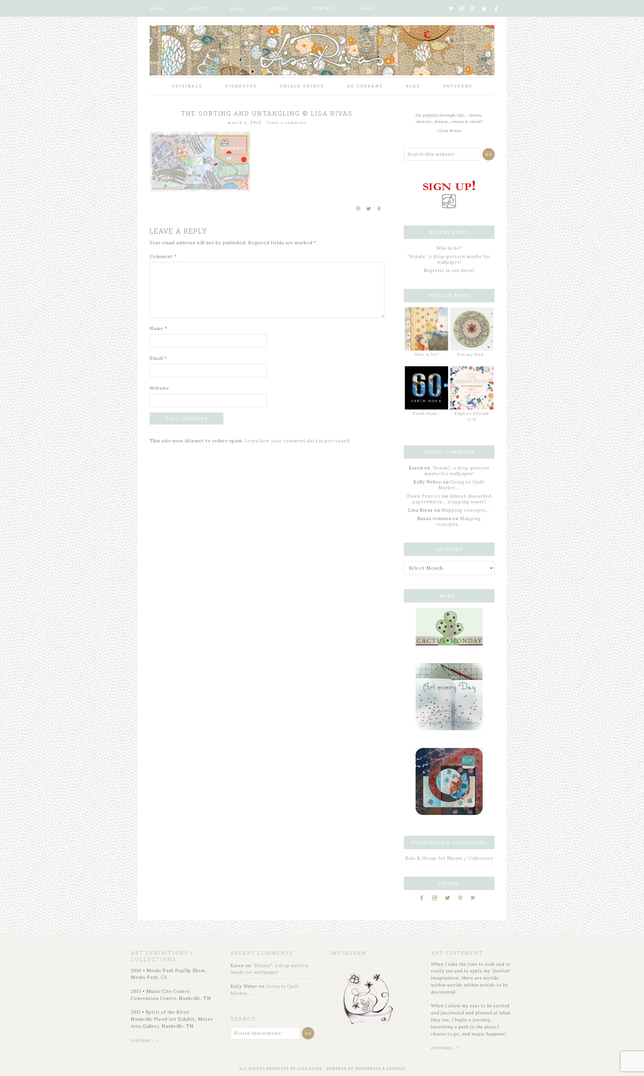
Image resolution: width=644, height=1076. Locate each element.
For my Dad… (472, 354)
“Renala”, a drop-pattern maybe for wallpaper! (449, 259)
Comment (163, 256)
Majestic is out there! (449, 270)
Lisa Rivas (310, 1069)
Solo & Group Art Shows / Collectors (449, 858)
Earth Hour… (426, 413)
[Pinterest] (475, 8)
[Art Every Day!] (449, 729)
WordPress (368, 1069)
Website (159, 388)
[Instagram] (464, 8)
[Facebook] (499, 9)
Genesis (396, 1069)
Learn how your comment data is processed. (298, 441)
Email (158, 358)
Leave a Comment (286, 122)
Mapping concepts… (465, 510)
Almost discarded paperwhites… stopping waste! (452, 499)
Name (158, 328)
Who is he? (449, 248)
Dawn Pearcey (424, 496)
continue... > (145, 1040)
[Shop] (453, 8)
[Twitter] (487, 9)
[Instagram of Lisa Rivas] (449, 813)
